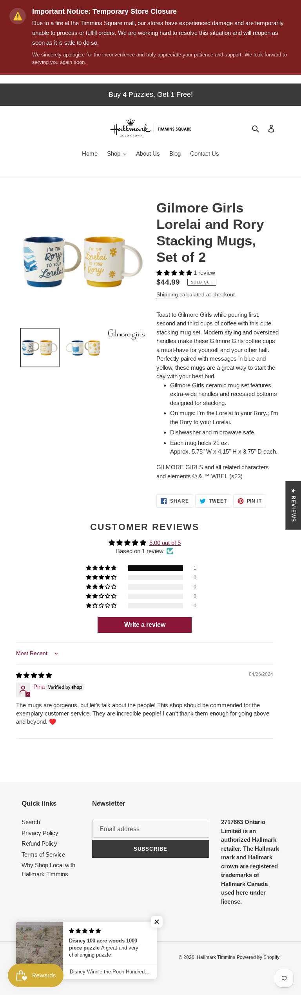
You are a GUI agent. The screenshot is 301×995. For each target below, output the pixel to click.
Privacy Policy (40, 833)
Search (31, 822)
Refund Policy (39, 843)
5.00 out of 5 (165, 542)
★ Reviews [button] (293, 505)
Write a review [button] (144, 624)
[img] (34, 675)
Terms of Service (43, 854)
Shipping (167, 294)
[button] (175, 272)
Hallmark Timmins (216, 957)
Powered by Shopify (258, 957)
